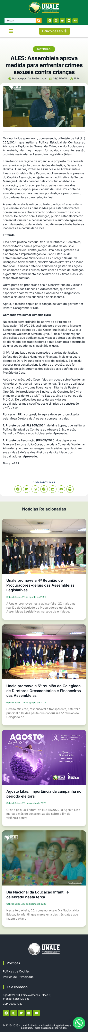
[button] (11, 31)
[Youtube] (75, 20)
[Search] (39, 20)
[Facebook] (49, 20)
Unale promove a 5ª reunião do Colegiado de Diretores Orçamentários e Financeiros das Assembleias (43, 691)
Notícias (44, 49)
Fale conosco (17, 987)
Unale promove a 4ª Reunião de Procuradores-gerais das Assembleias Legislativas (40, 585)
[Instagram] (56, 20)
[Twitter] (62, 20)
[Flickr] (68, 20)
